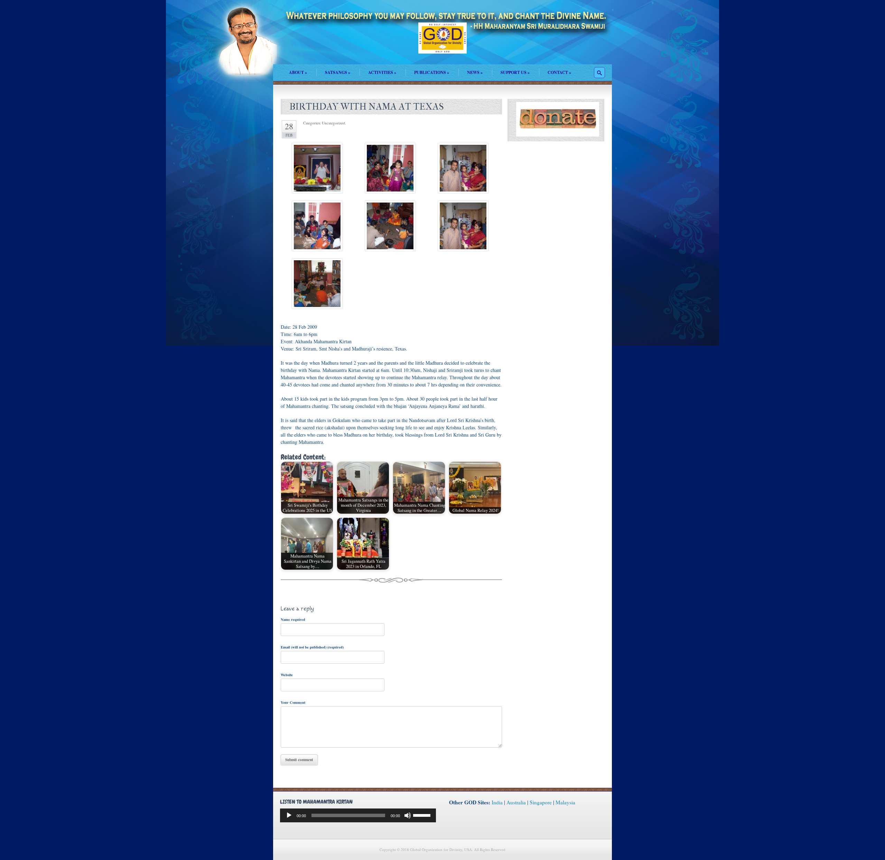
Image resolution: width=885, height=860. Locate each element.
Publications (431, 72)
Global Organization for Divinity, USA (442, 43)
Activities (382, 72)
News (475, 72)
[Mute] (407, 815)
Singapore (541, 802)
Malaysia (565, 802)
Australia (516, 802)
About (298, 72)
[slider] (422, 814)
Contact (559, 72)
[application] (358, 815)
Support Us (515, 72)
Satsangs (337, 72)
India (497, 802)
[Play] (289, 815)
